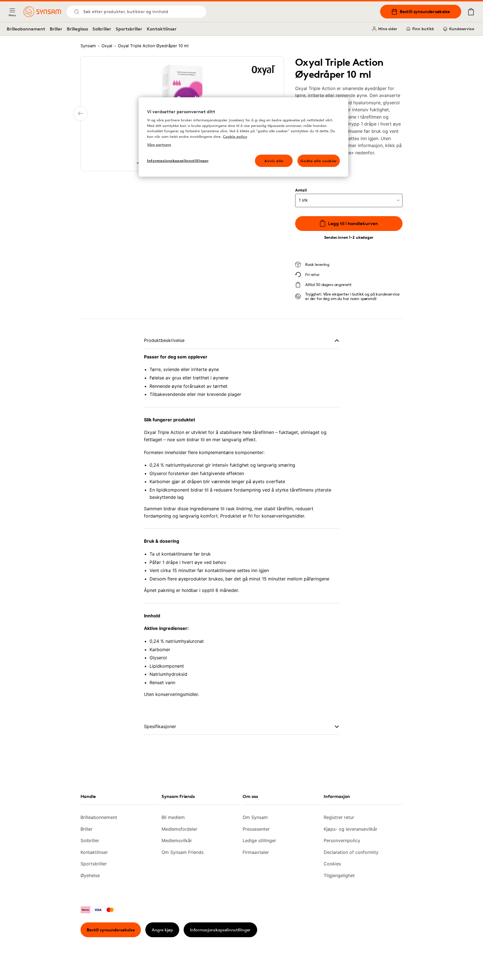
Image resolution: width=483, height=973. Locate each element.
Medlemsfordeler (179, 829)
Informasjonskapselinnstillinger (220, 929)
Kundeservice (461, 28)
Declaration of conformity (351, 852)
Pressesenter (256, 829)
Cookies (332, 863)
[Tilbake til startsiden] (42, 11)
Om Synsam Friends (182, 852)
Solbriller (102, 29)
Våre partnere (159, 144)
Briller (56, 29)
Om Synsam (255, 817)
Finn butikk (423, 28)
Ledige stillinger (259, 840)
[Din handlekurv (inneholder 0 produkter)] (471, 11)
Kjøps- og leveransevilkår (350, 829)
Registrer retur (339, 817)
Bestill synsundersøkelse (425, 11)
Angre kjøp (162, 929)
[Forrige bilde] (80, 113)
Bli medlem (173, 817)
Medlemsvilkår (177, 840)
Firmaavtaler (256, 852)
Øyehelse (90, 875)
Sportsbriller (129, 29)
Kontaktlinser (162, 29)
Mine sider (387, 28)
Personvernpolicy (342, 840)
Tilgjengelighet (339, 875)
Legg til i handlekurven (353, 223)
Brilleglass (77, 29)
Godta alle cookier (318, 161)
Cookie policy (235, 136)
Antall (301, 190)
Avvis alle (273, 161)
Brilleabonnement (26, 29)
